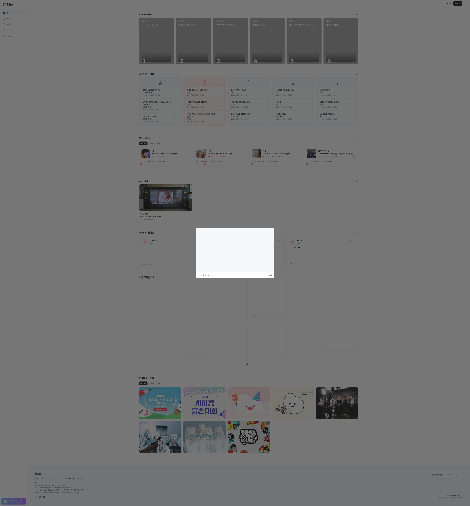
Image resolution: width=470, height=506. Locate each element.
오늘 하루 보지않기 (204, 275)
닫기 (270, 275)
